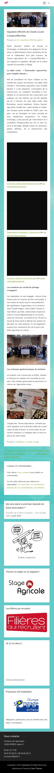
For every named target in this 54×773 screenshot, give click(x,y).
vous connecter (23, 472)
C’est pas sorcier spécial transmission (23, 184)
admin (40, 40)
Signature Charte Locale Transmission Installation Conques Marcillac (15, 454)
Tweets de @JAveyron (15, 680)
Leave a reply (33, 442)
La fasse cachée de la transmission (22, 278)
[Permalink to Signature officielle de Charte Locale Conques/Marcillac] (27, 19)
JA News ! (20, 442)
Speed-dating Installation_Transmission (23, 232)
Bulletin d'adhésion (26, 557)
